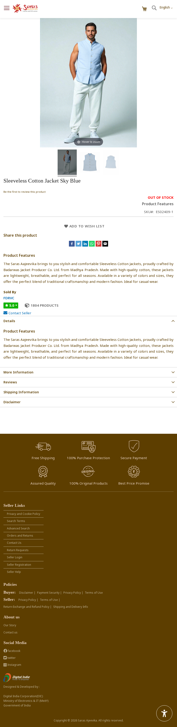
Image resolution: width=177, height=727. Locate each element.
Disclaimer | (27, 593)
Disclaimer (12, 402)
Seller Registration (19, 565)
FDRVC (8, 298)
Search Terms (16, 521)
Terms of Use (94, 593)
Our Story (9, 625)
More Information (18, 372)
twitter (11, 658)
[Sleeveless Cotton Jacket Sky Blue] (67, 163)
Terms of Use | (50, 600)
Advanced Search (18, 528)
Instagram (14, 665)
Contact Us (14, 543)
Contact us (10, 632)
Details (9, 321)
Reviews (10, 382)
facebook (13, 651)
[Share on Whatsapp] (92, 245)
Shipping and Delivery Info (70, 607)
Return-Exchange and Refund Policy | (27, 607)
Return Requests (18, 550)
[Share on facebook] (72, 245)
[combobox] (166, 6)
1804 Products (45, 305)
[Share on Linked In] (85, 245)
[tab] (88, 321)
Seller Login (14, 557)
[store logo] (25, 8)
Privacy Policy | (73, 593)
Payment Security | (49, 593)
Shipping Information (21, 392)
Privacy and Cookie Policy (23, 514)
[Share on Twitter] (79, 245)
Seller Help (14, 572)
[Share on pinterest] (99, 245)
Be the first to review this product (24, 191)
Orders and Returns (20, 536)
